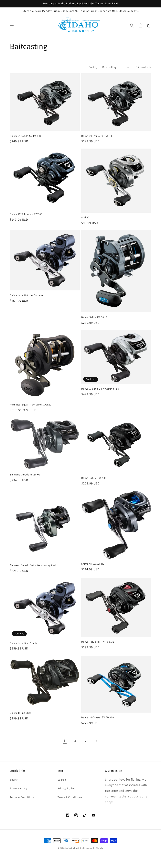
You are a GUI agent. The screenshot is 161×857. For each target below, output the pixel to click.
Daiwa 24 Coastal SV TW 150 (97, 717)
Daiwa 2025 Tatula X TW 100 (26, 214)
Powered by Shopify (93, 848)
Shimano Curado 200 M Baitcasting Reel (33, 565)
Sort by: (93, 67)
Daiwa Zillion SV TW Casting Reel (100, 388)
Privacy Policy (18, 788)
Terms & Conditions (22, 797)
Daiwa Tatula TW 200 (93, 478)
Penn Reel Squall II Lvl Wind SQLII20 (30, 404)
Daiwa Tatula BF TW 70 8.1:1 (97, 641)
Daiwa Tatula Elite (20, 713)
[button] (11, 25)
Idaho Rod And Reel (74, 848)
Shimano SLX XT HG (92, 563)
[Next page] (96, 740)
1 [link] (64, 740)
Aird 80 (85, 217)
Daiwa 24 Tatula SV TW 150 (97, 136)
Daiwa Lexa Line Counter (24, 643)
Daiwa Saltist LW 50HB (94, 317)
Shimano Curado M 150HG (25, 474)
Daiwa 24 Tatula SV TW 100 (25, 136)
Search (14, 779)
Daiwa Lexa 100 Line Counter (26, 295)
